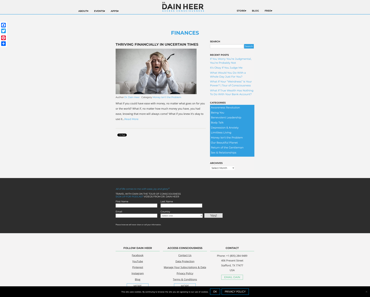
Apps (114, 11)
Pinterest (137, 267)
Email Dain (232, 277)
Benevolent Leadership (226, 117)
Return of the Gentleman (227, 147)
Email (119, 211)
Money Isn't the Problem (167, 97)
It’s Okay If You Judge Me (226, 67)
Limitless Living (221, 132)
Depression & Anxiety (225, 127)
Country (165, 211)
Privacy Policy (185, 273)
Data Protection (184, 261)
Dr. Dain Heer (132, 97)
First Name (122, 201)
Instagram (138, 273)
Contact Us (185, 255)
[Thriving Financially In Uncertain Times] (156, 93)
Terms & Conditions (185, 279)
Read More (131, 119)
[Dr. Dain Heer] (183, 10)
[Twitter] (3, 31)
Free (268, 10)
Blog (255, 10)
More (138, 285)
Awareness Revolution (225, 107)
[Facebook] (3, 25)
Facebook (137, 255)
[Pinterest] (3, 38)
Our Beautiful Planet (224, 142)
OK (215, 291)
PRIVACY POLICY (235, 291)
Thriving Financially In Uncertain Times (157, 44)
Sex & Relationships (223, 152)
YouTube (137, 261)
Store (241, 10)
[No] (366, 291)
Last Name (167, 201)
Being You (217, 112)
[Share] (3, 43)
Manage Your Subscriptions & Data (185, 267)
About (82, 11)
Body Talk (217, 122)
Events (99, 11)
